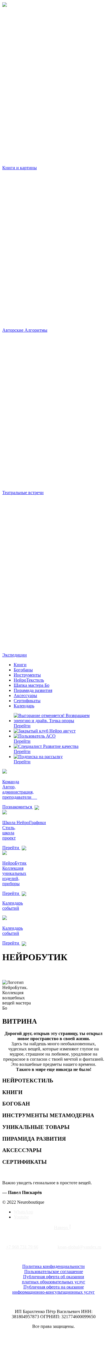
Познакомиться (17, 806)
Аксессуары (25, 695)
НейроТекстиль (29, 680)
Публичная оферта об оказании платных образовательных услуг (53, 1279)
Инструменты (27, 675)
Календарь (24, 705)
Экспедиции (14, 655)
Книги (20, 664)
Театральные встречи (23, 492)
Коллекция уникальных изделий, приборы (14, 876)
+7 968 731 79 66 (22, 1247)
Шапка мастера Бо (31, 685)
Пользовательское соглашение (53, 1271)
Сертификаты (27, 700)
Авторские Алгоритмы (24, 330)
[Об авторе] (4, 772)
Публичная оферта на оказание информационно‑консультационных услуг (53, 1289)
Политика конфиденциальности (53, 1266)
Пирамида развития (33, 690)
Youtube (21, 1217)
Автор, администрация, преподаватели (19, 792)
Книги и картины (19, 167)
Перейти (22, 725)
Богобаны (23, 669)
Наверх (61, 1227)
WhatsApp (23, 1211)
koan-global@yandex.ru (79, 1247)
